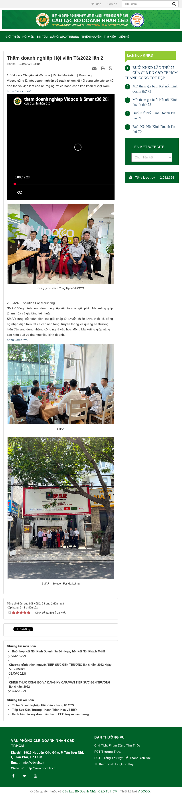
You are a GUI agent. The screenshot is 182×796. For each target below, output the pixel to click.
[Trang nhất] (3, 37)
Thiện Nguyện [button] (91, 36)
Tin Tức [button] (42, 36)
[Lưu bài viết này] (111, 68)
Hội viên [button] (28, 36)
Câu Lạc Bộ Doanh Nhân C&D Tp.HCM (89, 791)
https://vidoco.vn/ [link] (19, 91)
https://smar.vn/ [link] (17, 340)
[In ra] (103, 68)
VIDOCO (144, 791)
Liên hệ (112, 4)
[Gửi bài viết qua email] (95, 68)
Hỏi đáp (96, 4)
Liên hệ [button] (124, 36)
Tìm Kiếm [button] (110, 36)
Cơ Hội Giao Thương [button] (64, 36)
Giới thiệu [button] (13, 36)
